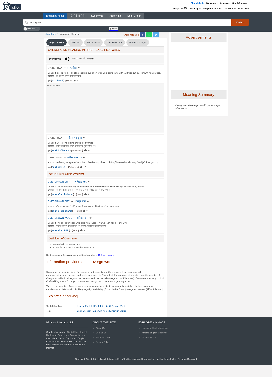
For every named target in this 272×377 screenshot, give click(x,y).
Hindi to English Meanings (154, 332)
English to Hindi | (103, 306)
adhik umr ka (58, 167)
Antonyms (224, 3)
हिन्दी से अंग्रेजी (78, 15)
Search (239, 22)
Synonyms (212, 3)
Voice (114, 29)
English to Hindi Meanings (154, 328)
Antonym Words (118, 311)
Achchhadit (57, 80)
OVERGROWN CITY (59, 181)
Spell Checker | (85, 311)
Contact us (101, 332)
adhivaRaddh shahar (62, 194)
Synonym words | (101, 311)
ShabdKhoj (197, 3)
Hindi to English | (85, 306)
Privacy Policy (102, 342)
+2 (88, 150)
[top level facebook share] (142, 34)
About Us (100, 328)
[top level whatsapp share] (149, 34)
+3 (77, 80)
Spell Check (134, 15)
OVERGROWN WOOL (60, 217)
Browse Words (119, 306)
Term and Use (103, 337)
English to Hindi (55, 15)
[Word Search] (26, 22)
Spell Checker (239, 3)
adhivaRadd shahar (62, 210)
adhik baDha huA (61, 150)
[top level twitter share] (156, 34)
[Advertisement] (105, 111)
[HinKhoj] (12, 6)
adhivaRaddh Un (60, 230)
